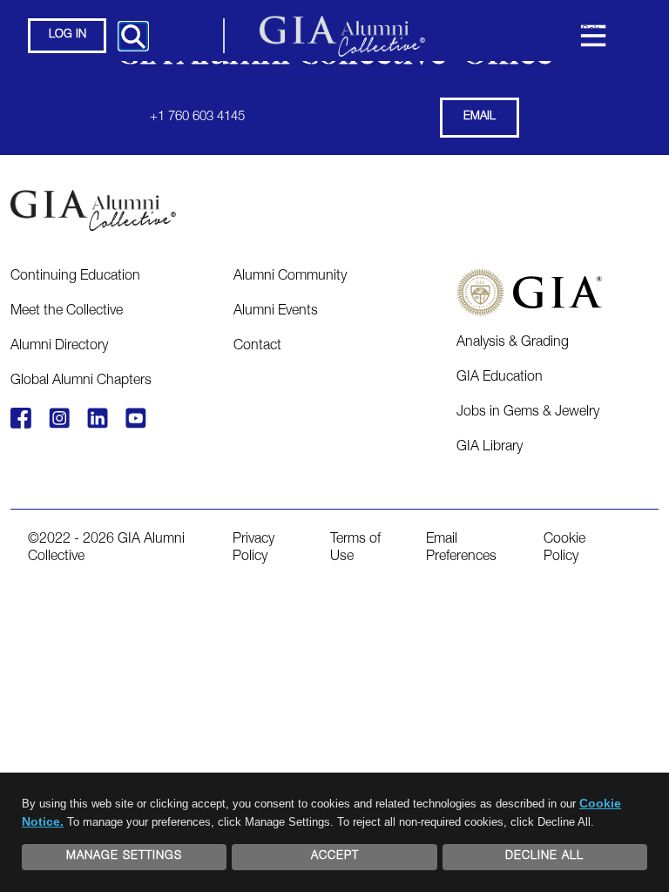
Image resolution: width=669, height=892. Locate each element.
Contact (257, 347)
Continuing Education (75, 277)
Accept (335, 856)
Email (479, 117)
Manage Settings (124, 856)
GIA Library (489, 448)
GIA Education (499, 378)
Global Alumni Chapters (81, 382)
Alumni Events (275, 312)
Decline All (544, 856)
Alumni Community (290, 277)
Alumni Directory (59, 347)
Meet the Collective (66, 312)
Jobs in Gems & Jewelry (527, 413)
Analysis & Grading (512, 343)
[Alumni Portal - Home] (342, 35)
